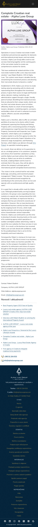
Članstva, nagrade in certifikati (19, 426)
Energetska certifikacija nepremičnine (19, 448)
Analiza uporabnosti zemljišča (19, 452)
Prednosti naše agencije (19, 418)
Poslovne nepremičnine (19, 504)
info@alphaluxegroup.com (15, 295)
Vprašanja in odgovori (19, 463)
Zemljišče (19, 501)
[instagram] (14, 521)
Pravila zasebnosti (19, 482)
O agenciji (19, 407)
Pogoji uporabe (19, 486)
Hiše (19, 493)
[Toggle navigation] (33, 4)
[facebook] (5, 521)
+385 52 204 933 (10, 356)
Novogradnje (19, 512)
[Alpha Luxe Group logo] (11, 4)
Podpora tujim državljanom (19, 445)
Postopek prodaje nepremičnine (19, 467)
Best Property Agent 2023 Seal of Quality (18, 306)
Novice (19, 403)
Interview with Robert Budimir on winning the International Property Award (19, 319)
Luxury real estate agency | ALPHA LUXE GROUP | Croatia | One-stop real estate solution (17, 311)
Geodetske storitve (19, 456)
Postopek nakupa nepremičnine (19, 471)
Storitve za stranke (19, 433)
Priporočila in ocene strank (19, 422)
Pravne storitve (19, 437)
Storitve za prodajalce (19, 441)
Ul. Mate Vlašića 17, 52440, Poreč (19, 396)
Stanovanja (19, 497)
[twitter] (24, 521)
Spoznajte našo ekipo (19, 411)
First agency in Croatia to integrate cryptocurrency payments (15, 350)
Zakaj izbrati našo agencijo (19, 415)
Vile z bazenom (19, 508)
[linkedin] (10, 521)
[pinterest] (19, 521)
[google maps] (33, 521)
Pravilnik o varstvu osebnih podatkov (19, 475)
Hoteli (19, 516)
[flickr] (28, 521)
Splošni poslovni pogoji (19, 478)
